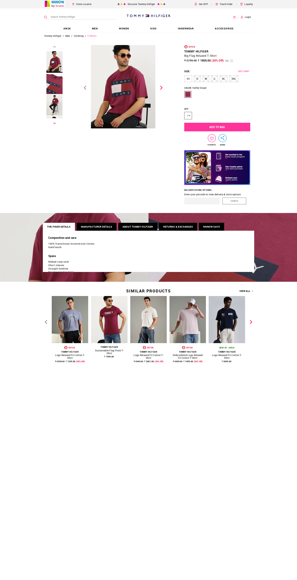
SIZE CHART (243, 71)
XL (223, 78)
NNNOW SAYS (211, 226)
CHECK (234, 201)
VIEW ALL (244, 291)
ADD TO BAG (217, 127)
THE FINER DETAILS (59, 226)
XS (188, 78)
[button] (187, 94)
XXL (234, 78)
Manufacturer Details (96, 226)
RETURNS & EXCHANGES (178, 226)
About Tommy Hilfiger (138, 226)
